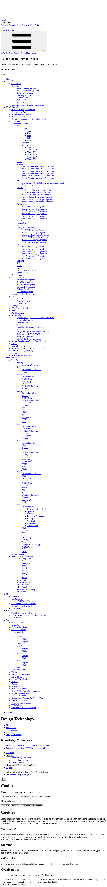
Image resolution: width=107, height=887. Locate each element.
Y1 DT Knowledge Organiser (34, 230)
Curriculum (16, 121)
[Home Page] (18, 53)
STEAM (20, 261)
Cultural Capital (18, 277)
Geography (21, 204)
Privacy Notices (23, 301)
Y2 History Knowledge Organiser (36, 192)
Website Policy (17, 762)
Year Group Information (27, 559)
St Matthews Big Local (21, 703)
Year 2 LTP (32, 150)
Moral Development (25, 291)
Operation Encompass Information (31, 327)
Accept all (15, 806)
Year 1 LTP (32, 147)
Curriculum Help (18, 632)
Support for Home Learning (22, 556)
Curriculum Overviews (31, 369)
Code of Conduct (18, 629)
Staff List (15, 86)
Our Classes (11, 358)
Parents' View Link (19, 679)
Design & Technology (26, 228)
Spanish (25, 414)
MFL (19, 225)
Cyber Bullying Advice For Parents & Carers (35, 317)
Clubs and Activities (19, 627)
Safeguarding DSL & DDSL (28, 334)
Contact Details (23, 303)
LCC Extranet (17, 618)
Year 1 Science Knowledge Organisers (38, 166)
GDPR (14, 296)
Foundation (21, 634)
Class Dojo (34, 25)
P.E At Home (22, 592)
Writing (25, 145)
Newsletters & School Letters (23, 603)
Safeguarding (16, 315)
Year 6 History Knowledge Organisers (38, 202)
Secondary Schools (19, 696)
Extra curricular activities (27, 270)
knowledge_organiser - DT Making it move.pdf (25, 748)
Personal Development (26, 280)
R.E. (18, 263)
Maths (19, 161)
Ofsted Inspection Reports (22, 308)
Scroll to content (7, 20)
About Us (10, 81)
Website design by (18, 774)
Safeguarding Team (25, 93)
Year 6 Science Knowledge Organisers (38, 178)
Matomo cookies (14, 850)
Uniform (15, 353)
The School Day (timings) (22, 351)
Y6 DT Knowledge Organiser (34, 242)
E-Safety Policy (23, 322)
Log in (9, 712)
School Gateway (22, 25)
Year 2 (19, 391)
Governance (11, 611)
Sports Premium (18, 346)
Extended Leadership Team (28, 91)
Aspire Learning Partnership (23, 109)
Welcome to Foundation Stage (23, 707)
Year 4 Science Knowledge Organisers (38, 173)
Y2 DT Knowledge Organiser (34, 232)
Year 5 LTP (32, 157)
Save (24, 885)
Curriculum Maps (29, 377)
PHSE (19, 221)
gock (29, 140)
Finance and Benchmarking (22, 294)
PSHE (24, 419)
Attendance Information (21, 117)
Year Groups (16, 360)
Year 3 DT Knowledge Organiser (35, 235)
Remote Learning (18, 689)
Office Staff (21, 100)
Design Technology (30, 386)
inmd (29, 135)
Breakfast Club (17, 622)
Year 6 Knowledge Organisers (34, 218)
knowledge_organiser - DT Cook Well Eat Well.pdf (27, 746)
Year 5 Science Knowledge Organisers (38, 176)
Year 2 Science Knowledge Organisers (38, 169)
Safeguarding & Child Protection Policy (33, 332)
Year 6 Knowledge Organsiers (34, 258)
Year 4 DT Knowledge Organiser (35, 237)
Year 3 (19, 424)
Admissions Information (21, 114)
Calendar (4, 25)
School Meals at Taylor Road (23, 606)
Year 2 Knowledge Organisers (34, 209)
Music (19, 265)
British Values (22, 273)
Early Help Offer (18, 670)
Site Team (21, 102)
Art (18, 244)
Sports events (27, 185)
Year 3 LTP (32, 152)
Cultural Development (26, 289)
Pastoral (14, 681)
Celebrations (16, 599)
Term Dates (16, 608)
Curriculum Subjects (19, 124)
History (20, 187)
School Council (17, 554)
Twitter (12, 25)
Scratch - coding (23, 582)
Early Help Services (25, 320)
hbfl (28, 138)
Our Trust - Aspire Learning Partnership (27, 105)
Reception (21, 367)
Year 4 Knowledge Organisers (34, 213)
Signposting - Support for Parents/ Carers (28, 698)
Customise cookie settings (32, 806)
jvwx (29, 133)
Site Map (10, 752)
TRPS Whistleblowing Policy (29, 339)
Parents (9, 620)
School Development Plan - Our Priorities (28, 341)
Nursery (20, 362)
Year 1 (19, 374)
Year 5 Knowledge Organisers (34, 216)
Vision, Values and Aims (21, 355)
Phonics (25, 128)
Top (3, 779)
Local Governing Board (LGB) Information (29, 615)
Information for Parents (21, 674)
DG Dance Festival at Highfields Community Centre (43, 183)
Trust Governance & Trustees (23, 613)
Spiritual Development (26, 287)
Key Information (13, 107)
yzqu (29, 131)
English (20, 126)
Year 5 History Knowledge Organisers (38, 199)
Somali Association (19, 700)
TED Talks (16, 705)
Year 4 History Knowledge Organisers (38, 197)
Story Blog (21, 580)
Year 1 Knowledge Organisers (34, 206)
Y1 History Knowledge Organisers (36, 190)
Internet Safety (17, 677)
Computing (21, 223)
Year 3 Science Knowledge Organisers (38, 171)
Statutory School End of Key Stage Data (28, 348)
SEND (14, 343)
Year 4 (19, 440)
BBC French (22, 587)
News (8, 594)
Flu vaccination (17, 672)
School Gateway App (20, 693)
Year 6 (19, 504)
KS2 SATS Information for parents (25, 691)
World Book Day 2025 (26, 601)
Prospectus (15, 684)
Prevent (20, 329)
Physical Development (26, 284)
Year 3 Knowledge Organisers (34, 211)
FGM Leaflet (22, 325)
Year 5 (19, 471)
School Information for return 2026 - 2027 (28, 119)
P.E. (23, 410)
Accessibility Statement (21, 758)
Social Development (25, 282)
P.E (18, 180)
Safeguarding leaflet (25, 336)
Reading (25, 143)
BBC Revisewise (24, 585)
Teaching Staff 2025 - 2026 (28, 95)
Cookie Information (19, 760)
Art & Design (27, 379)
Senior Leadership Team (27, 88)
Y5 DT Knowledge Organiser (34, 239)
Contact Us (16, 83)
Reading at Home (18, 686)
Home (8, 79)
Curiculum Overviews (31, 365)
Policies (20, 299)
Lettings (14, 306)
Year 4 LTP (32, 154)
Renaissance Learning (26, 589)
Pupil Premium (17, 313)
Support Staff (22, 98)
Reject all (5, 806)
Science (20, 164)
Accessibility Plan (18, 112)
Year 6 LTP (32, 159)
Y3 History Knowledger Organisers (36, 195)
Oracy (19, 268)
